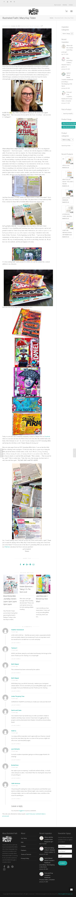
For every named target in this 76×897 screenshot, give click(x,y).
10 (40, 26)
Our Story (24, 838)
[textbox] (68, 139)
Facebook (47, 436)
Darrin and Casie (16, 710)
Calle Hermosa (15, 783)
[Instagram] (14, 1)
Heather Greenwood (17, 630)
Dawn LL (13, 731)
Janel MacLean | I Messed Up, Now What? (42, 599)
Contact (23, 846)
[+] (10, 584)
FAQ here (7, 547)
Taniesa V (14, 648)
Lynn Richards (15, 749)
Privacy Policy (25, 858)
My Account (57, 5)
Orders (71, 5)
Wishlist (65, 5)
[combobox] (68, 139)
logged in (21, 810)
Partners (23, 850)
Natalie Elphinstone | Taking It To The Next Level (26, 589)
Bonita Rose (15, 765)
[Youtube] (7, 1)
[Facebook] (4, 1)
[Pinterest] (10, 1)
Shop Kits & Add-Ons (68, 127)
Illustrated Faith (25, 26)
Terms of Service (26, 854)
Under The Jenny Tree (17, 696)
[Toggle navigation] (71, 11)
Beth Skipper (15, 664)
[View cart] (66, 11)
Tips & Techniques (34, 26)
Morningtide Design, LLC (65, 894)
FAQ (22, 842)
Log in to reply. (16, 642)
